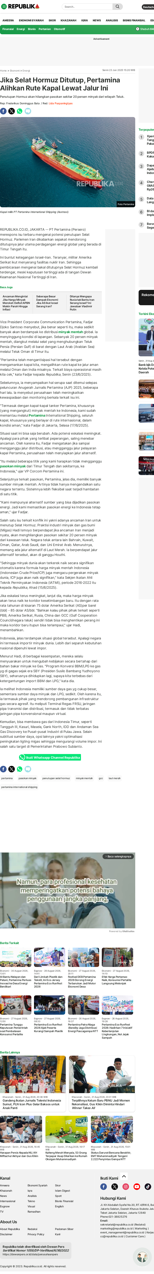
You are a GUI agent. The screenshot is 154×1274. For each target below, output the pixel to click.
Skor (57, 1185)
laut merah (115, 778)
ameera (8, 20)
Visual (31, 1206)
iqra (84, 20)
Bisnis (32, 29)
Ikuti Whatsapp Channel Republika (53, 757)
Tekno (31, 1201)
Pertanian (45, 29)
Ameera (4, 1185)
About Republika (10, 1229)
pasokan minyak (13, 466)
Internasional (7, 1201)
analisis (112, 20)
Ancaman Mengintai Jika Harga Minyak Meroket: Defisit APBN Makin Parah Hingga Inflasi (16, 303)
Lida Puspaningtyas (61, 103)
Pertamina (37, 415)
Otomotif (59, 29)
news (97, 20)
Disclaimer (6, 1234)
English (59, 1206)
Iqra (30, 1190)
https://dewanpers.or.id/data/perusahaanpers (30, 1254)
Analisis (32, 1195)
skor (52, 20)
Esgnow (5, 1206)
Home (3, 70)
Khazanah (6, 1190)
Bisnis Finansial (134, 20)
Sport (58, 1195)
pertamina (7, 778)
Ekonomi (15, 70)
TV (2, 1211)
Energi (21, 29)
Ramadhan (34, 1211)
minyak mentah (71, 332)
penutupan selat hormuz (56, 778)
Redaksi (32, 1229)
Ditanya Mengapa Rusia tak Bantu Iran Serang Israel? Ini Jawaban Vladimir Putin (82, 303)
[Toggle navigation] (4, 7)
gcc (101, 778)
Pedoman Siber (64, 1229)
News (3, 1195)
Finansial (8, 29)
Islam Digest (62, 1190)
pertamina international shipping (19, 786)
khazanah (68, 20)
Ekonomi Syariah (31, 20)
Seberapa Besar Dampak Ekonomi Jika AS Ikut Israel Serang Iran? (47, 301)
